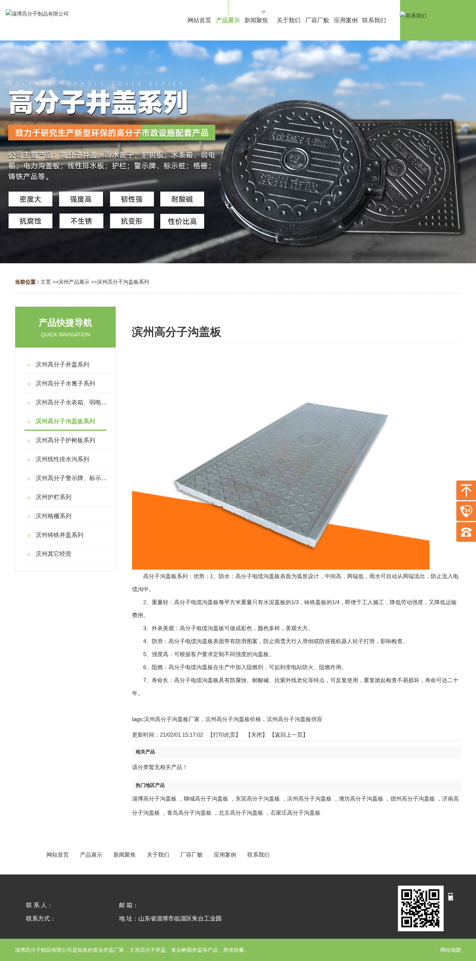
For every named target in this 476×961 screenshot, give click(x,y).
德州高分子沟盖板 (412, 798)
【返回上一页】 (288, 735)
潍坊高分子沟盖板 (361, 798)
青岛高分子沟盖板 (189, 812)
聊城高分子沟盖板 (206, 798)
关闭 (256, 735)
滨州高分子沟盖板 (309, 798)
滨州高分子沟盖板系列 (123, 282)
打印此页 (224, 735)
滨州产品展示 (74, 282)
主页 (46, 282)
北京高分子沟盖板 (241, 812)
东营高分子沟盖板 (257, 798)
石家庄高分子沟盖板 (295, 812)
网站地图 (450, 950)
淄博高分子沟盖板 (154, 798)
